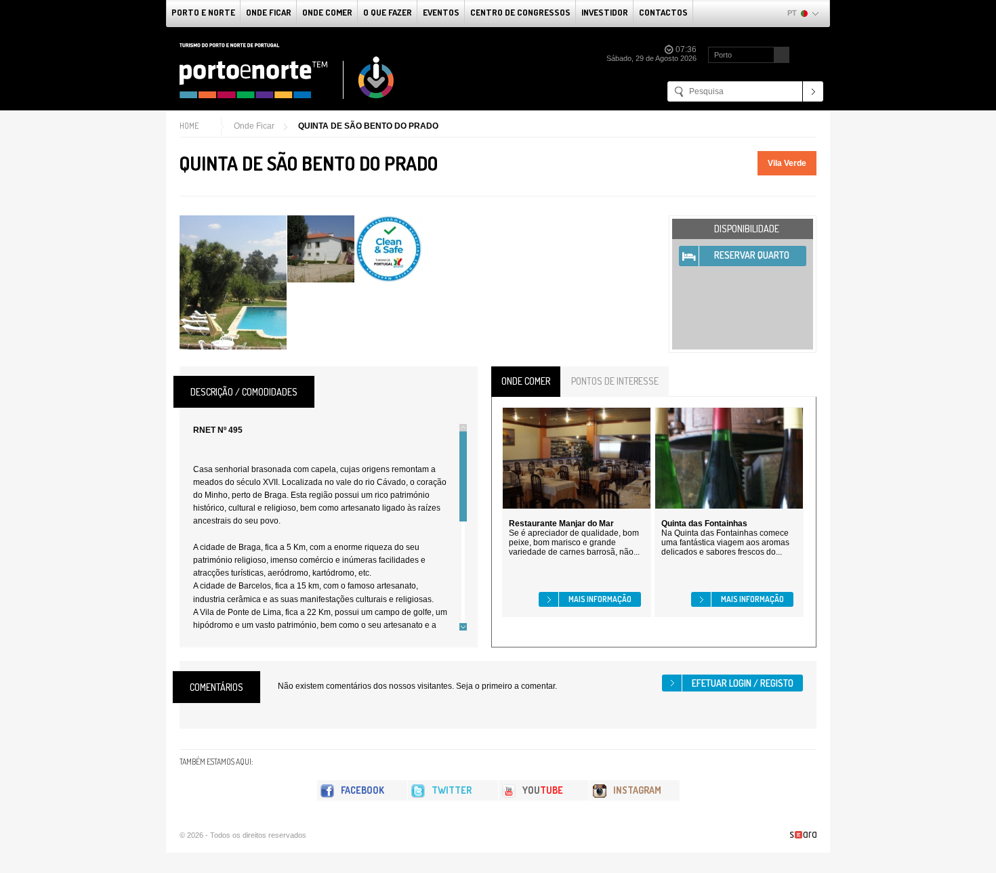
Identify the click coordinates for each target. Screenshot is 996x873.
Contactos (663, 12)
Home (189, 126)
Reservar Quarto (751, 255)
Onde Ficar (268, 12)
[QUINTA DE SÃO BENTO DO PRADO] (233, 282)
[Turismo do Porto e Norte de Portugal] (287, 71)
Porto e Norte (203, 12)
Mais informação (599, 599)
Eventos (441, 12)
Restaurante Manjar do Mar (561, 523)
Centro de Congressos (520, 12)
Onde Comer (327, 12)
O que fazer (387, 12)
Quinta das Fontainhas (704, 523)
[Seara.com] (803, 834)
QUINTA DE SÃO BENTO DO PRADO (368, 126)
